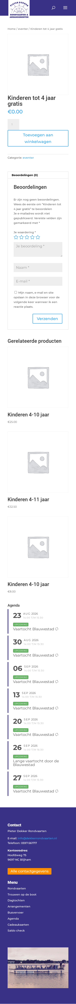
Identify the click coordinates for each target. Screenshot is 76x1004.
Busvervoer (16, 912)
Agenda (13, 918)
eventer (23, 28)
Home (12, 28)
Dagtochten (16, 900)
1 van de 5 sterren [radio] (16, 237)
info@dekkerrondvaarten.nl (37, 838)
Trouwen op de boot (22, 894)
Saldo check (16, 930)
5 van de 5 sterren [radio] (37, 237)
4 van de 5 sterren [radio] (32, 237)
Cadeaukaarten (18, 924)
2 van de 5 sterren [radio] (21, 237)
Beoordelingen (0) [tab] (25, 175)
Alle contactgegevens (30, 871)
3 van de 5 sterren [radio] (27, 237)
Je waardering (25, 232)
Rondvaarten (17, 888)
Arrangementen (19, 906)
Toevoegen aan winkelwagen (38, 138)
